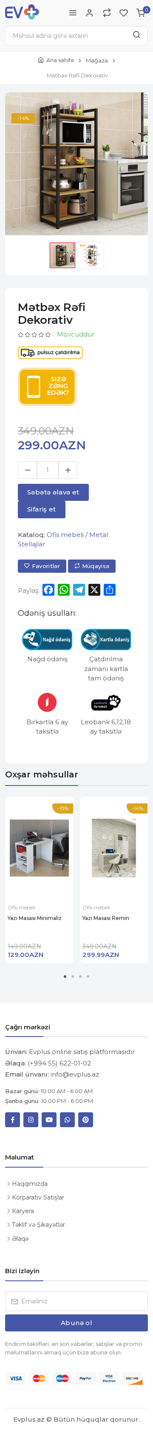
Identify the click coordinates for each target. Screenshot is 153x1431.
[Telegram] (79, 590)
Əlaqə (20, 1238)
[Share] (110, 590)
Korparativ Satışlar (38, 1197)
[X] (94, 590)
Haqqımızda (30, 1184)
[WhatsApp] (64, 590)
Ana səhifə (60, 60)
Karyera (23, 1211)
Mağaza (97, 60)
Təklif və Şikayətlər (38, 1224)
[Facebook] (48, 590)
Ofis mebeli (65, 535)
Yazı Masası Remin (105, 918)
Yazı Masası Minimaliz (35, 918)
